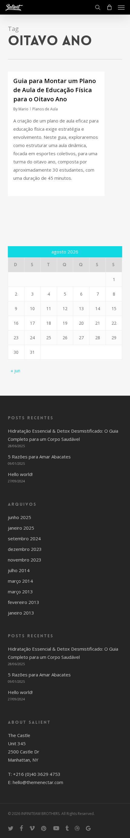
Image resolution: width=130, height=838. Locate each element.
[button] (121, 7)
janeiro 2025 (21, 528)
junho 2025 (19, 517)
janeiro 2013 (21, 613)
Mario (23, 109)
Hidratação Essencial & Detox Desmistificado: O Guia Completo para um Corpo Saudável (63, 435)
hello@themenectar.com (38, 782)
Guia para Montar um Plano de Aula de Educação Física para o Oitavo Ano (54, 90)
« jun (15, 370)
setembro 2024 (24, 538)
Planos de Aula (45, 109)
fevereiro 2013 (23, 602)
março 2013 (20, 591)
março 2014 (20, 581)
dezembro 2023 (25, 549)
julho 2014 (19, 570)
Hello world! (20, 474)
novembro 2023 (24, 560)
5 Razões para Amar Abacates (39, 457)
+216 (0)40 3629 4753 (36, 774)
